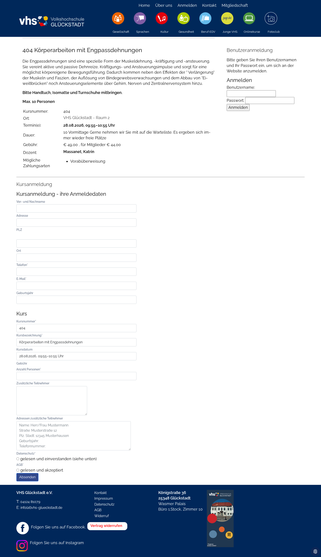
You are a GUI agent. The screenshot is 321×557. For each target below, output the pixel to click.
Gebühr (21, 363)
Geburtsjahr (24, 293)
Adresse (22, 215)
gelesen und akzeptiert (41, 470)
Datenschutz (26, 453)
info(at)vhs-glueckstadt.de (41, 508)
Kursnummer (26, 321)
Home (144, 5)
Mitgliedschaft (235, 5)
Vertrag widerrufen (106, 526)
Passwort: (236, 100)
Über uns (163, 5)
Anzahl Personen (28, 369)
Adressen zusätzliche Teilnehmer (39, 418)
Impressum (103, 498)
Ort (18, 250)
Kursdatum (24, 349)
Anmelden (187, 5)
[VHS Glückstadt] (51, 18)
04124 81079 (30, 502)
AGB (20, 465)
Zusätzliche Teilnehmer (32, 383)
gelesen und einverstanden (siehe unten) (58, 459)
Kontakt (209, 5)
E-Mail (21, 279)
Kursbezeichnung (29, 335)
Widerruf (101, 516)
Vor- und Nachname (30, 201)
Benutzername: (241, 87)
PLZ (19, 230)
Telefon (22, 265)
